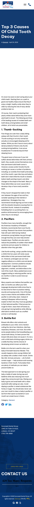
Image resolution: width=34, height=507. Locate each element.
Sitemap (17, 498)
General (5, 42)
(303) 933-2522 (17, 466)
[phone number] (29, 5)
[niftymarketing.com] (27, 498)
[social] (14, 503)
